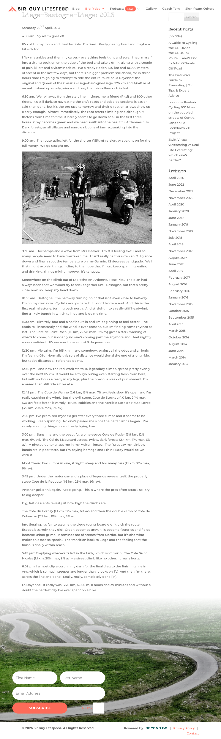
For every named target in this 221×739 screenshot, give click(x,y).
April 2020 (176, 204)
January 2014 (178, 364)
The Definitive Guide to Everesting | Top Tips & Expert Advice (181, 85)
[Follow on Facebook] (156, 646)
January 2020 (179, 211)
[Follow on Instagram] (145, 646)
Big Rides (92, 9)
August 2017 (178, 258)
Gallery (151, 9)
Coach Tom (171, 9)
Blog (76, 9)
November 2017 (181, 251)
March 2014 (177, 357)
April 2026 (176, 178)
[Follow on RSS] (179, 646)
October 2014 (179, 337)
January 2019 (178, 224)
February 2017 (179, 277)
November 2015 (181, 304)
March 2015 (177, 331)
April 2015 (176, 324)
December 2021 (181, 191)
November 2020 (181, 198)
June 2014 (176, 351)
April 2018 (176, 244)
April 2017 (176, 271)
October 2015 (179, 311)
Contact (193, 733)
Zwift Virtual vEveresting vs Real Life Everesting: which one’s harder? (184, 150)
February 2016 (179, 291)
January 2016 (178, 297)
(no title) (175, 36)
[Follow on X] (168, 646)
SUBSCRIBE (40, 708)
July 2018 (175, 238)
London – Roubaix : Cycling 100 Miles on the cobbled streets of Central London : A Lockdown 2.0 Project (183, 117)
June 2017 (176, 264)
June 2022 (176, 184)
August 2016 (178, 284)
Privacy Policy (184, 728)
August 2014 (178, 344)
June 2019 (176, 218)
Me (64, 9)
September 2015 (181, 317)
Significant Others (199, 9)
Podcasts (122, 9)
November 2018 (181, 231)
